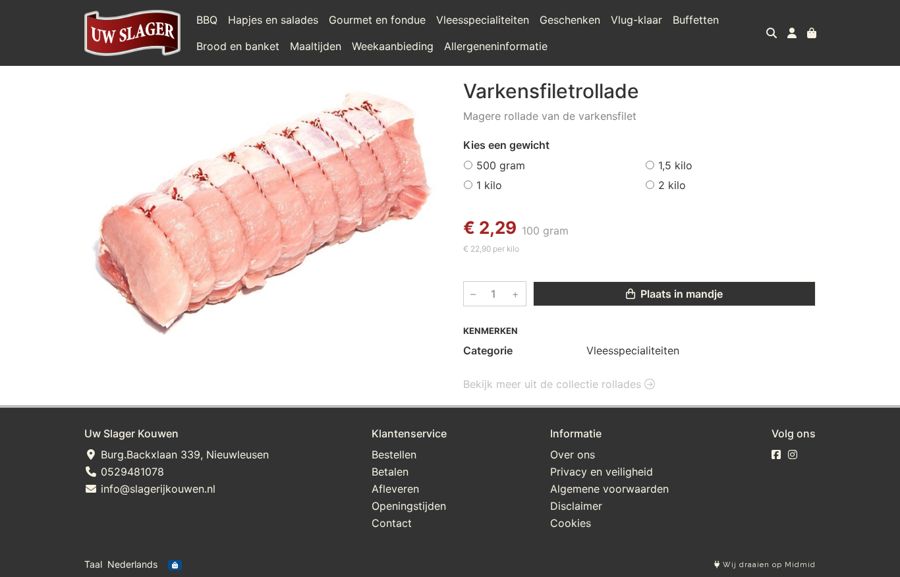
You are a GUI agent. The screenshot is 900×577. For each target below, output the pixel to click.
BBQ (206, 19)
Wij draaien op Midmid (768, 565)
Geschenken (570, 19)
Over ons (572, 454)
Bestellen (394, 454)
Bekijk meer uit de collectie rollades (553, 384)
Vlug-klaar (636, 19)
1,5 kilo (675, 165)
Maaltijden (315, 46)
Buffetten (696, 19)
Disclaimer (576, 505)
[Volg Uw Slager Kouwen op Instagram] (792, 454)
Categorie (488, 350)
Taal (93, 564)
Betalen (390, 471)
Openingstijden (409, 505)
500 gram (500, 165)
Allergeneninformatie (496, 46)
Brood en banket (237, 46)
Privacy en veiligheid (601, 471)
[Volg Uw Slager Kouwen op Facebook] (776, 454)
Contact (392, 523)
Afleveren (395, 488)
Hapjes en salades (273, 19)
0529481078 (131, 471)
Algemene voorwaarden (609, 488)
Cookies (570, 523)
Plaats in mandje (680, 293)
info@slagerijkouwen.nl (156, 488)
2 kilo (672, 185)
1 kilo (489, 185)
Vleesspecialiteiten (482, 19)
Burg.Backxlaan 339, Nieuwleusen (183, 454)
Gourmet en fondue (377, 19)
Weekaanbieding (393, 46)
